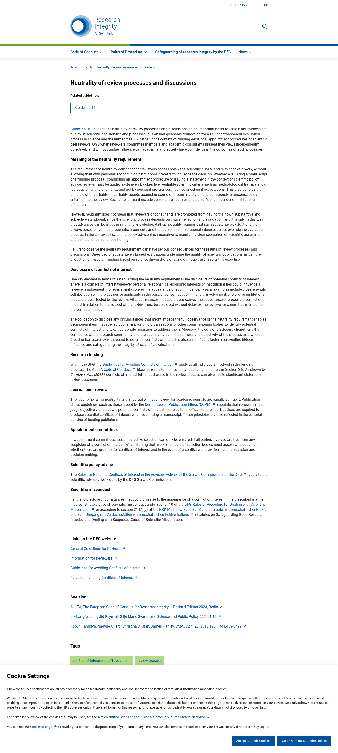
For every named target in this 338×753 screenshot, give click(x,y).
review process (149, 660)
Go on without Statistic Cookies (304, 741)
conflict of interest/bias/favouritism (102, 660)
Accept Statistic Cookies (253, 741)
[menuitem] (86, 52)
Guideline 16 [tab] (85, 107)
